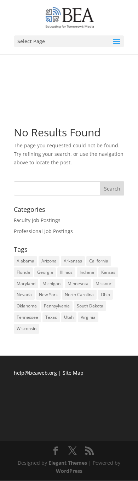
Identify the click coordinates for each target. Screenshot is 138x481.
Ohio (105, 295)
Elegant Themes (67, 462)
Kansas (108, 272)
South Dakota (90, 306)
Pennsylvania (57, 306)
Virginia (88, 317)
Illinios (66, 272)
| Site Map (71, 372)
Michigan (51, 284)
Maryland (26, 284)
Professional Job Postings (43, 231)
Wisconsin (26, 329)
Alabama (25, 261)
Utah (69, 317)
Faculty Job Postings (37, 220)
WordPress (69, 471)
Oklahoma (27, 306)
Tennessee (27, 317)
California (98, 261)
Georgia (45, 272)
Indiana (87, 272)
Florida (23, 272)
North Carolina (79, 295)
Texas (51, 317)
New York (48, 295)
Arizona (49, 261)
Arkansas (73, 261)
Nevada (24, 295)
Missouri (104, 284)
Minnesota (78, 284)
